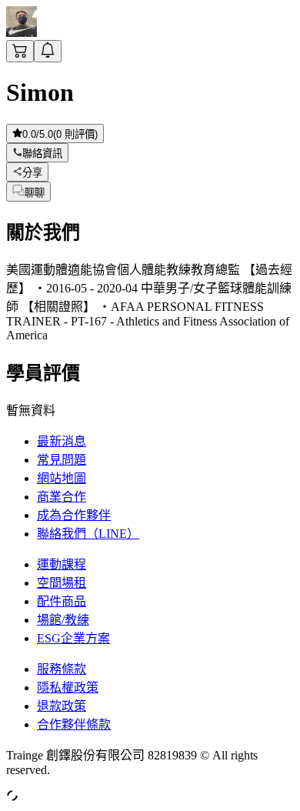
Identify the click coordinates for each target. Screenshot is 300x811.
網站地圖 (61, 478)
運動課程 (61, 564)
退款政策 (61, 706)
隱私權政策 (67, 687)
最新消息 (61, 441)
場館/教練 (63, 619)
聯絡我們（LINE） (88, 533)
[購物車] (20, 51)
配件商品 (61, 601)
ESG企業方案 (73, 638)
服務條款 (61, 669)
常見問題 (61, 459)
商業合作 (61, 496)
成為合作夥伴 (74, 515)
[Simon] (21, 32)
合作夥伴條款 (74, 724)
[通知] (48, 51)
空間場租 (61, 582)
